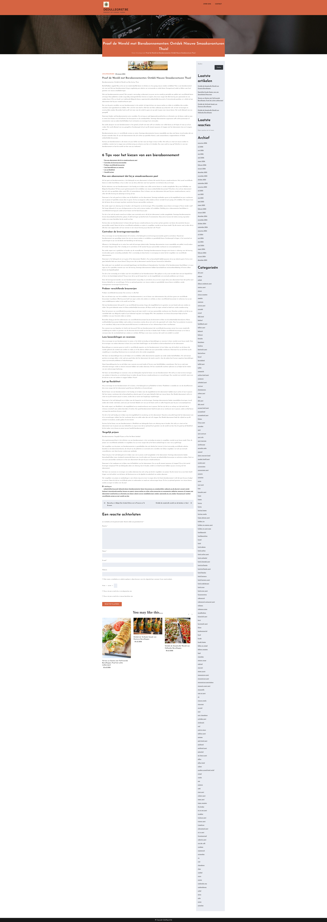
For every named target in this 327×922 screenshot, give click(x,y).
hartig (200, 507)
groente (200, 474)
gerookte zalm (202, 448)
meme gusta (201, 671)
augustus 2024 (202, 231)
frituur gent (201, 422)
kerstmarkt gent (203, 624)
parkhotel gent (202, 748)
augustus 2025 (202, 187)
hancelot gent (202, 492)
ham (199, 488)
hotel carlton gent (203, 554)
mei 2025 (200, 198)
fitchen (200, 419)
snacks (200, 777)
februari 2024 (202, 253)
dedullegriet (108, 486)
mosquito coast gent (204, 686)
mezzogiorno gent (203, 675)
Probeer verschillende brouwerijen (114, 165)
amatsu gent (202, 287)
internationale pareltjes (115, 491)
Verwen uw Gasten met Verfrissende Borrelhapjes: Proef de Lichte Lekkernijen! (115, 663)
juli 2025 (200, 190)
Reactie (105, 526)
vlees (199, 869)
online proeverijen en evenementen (160, 491)
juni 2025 (201, 194)
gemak (187, 489)
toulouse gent (202, 818)
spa (199, 781)
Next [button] (192, 614)
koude (199, 638)
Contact (218, 4)
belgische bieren (124, 489)
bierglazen (201, 342)
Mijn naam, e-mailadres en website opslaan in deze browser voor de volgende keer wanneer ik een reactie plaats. (138, 579)
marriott (200, 668)
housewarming (202, 594)
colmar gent (201, 393)
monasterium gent (203, 679)
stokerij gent (201, 796)
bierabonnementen (134, 489)
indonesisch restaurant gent (206, 602)
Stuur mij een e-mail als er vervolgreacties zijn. (118, 591)
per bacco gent (202, 755)
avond (200, 313)
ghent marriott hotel (204, 455)
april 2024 (201, 245)
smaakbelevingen (149, 493)
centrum (200, 386)
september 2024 (203, 227)
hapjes (200, 499)
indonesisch (201, 598)
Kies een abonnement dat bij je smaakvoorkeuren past (120, 160)
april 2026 (201, 157)
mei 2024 (201, 242)
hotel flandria (202, 572)
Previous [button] (188, 614)
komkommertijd (202, 631)
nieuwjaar (201, 704)
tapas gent (201, 799)
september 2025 (203, 183)
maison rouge (202, 660)
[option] (116, 643)
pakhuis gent (202, 733)
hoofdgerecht (202, 532)
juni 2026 (201, 150)
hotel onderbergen (203, 583)
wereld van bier (124, 496)
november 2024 (202, 220)
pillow (199, 759)
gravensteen (201, 466)
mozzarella (201, 690)
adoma (200, 276)
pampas (200, 737)
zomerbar (201, 905)
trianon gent (201, 821)
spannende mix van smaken (167, 493)
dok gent (200, 400)
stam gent (201, 792)
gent (199, 430)
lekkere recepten (203, 649)
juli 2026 (200, 146)
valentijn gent (202, 839)
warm (199, 876)
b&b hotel (201, 316)
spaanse (200, 785)
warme (200, 880)
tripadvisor (201, 825)
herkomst (105, 491)
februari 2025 (202, 209)
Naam (104, 551)
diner (199, 397)
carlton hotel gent (203, 375)
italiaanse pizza (202, 609)
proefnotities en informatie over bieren (122, 493)
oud (199, 726)
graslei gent (201, 463)
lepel (199, 653)
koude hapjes (202, 642)
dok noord (201, 404)
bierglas (200, 338)
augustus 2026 (202, 143)
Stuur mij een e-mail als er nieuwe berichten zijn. (118, 596)
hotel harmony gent (204, 580)
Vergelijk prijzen (109, 172)
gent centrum (202, 433)
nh (198, 697)
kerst (199, 620)
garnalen (200, 426)
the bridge (201, 807)
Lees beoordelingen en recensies (114, 167)
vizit (199, 861)
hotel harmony (202, 576)
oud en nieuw (202, 730)
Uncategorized (108, 74)
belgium (200, 335)
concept (182, 489)
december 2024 (202, 216)
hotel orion (201, 587)
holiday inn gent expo (204, 529)
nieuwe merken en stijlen (142, 491)
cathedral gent (202, 382)
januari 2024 (202, 256)
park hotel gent (202, 741)
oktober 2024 (202, 223)
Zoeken (200, 64)
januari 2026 (202, 168)
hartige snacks (202, 514)
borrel (199, 357)
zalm (199, 898)
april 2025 (201, 201)
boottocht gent (202, 349)
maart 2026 (201, 161)
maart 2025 (201, 205)
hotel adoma (201, 547)
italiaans (200, 605)
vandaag (200, 847)
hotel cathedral (202, 558)
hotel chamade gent (204, 561)
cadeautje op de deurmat (172, 489)
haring (200, 503)
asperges (200, 302)
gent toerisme (202, 441)
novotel (200, 708)
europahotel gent (203, 415)
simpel (200, 774)
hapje (199, 496)
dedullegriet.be (115, 9)
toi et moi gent (202, 810)
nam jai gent (202, 693)
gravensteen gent (203, 470)
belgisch (200, 331)
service (141, 493)
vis (198, 858)
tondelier (200, 814)
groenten (200, 477)
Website (104, 570)
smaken (156, 493)
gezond (200, 452)
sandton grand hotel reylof (206, 770)
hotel (199, 543)
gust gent (201, 485)
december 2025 (202, 172)
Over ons (207, 4)
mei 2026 (201, 154)
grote (199, 481)
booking (200, 346)
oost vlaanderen (203, 715)
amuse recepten (202, 294)
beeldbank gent (202, 324)
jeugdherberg (202, 613)
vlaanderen (201, 865)
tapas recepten (202, 803)
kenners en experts (128, 491)
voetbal (200, 872)
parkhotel (201, 744)
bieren (143, 489)
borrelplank (201, 360)
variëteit (187, 493)
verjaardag (201, 854)
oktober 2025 (202, 179)
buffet (199, 368)
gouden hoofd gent (204, 459)
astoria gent (201, 305)
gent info (200, 437)
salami (200, 766)
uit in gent (201, 832)
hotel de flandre (202, 565)
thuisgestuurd (181, 493)
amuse (200, 291)
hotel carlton (202, 550)
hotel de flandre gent (204, 569)
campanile (201, 371)
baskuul (200, 320)
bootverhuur (201, 353)
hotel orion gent (203, 591)
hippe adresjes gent (204, 518)
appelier (200, 298)
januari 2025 (202, 212)
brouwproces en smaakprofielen (154, 489)
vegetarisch (201, 850)
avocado (200, 309)
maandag (201, 657)
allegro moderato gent (205, 283)
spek (199, 788)
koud (199, 635)
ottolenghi (201, 722)
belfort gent (201, 327)
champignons (202, 390)
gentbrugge (201, 444)
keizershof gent (202, 616)
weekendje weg (202, 883)
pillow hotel (201, 763)
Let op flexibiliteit (109, 169)
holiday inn (201, 521)
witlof (199, 891)
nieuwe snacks (202, 700)
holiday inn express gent (205, 525)
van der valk (201, 843)
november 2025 (202, 176)
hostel (199, 540)
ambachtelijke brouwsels (111, 489)
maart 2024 (201, 249)
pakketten (174, 491)
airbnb (200, 280)
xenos (199, 894)
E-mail (104, 560)
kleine (199, 627)
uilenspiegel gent (203, 829)
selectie (136, 493)
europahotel (201, 411)
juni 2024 (201, 238)
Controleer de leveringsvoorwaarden (115, 162)
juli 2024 (200, 234)
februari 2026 (202, 165)
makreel (200, 664)
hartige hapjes (202, 510)
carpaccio (201, 379)
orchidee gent (202, 719)
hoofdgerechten (202, 536)
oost (199, 711)
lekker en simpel (203, 646)
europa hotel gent (203, 408)
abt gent (200, 272)
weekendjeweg (202, 887)
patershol (201, 752)
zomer (199, 902)
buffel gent (201, 364)
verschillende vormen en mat (111, 496)
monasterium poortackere (205, 682)
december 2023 (202, 260)
